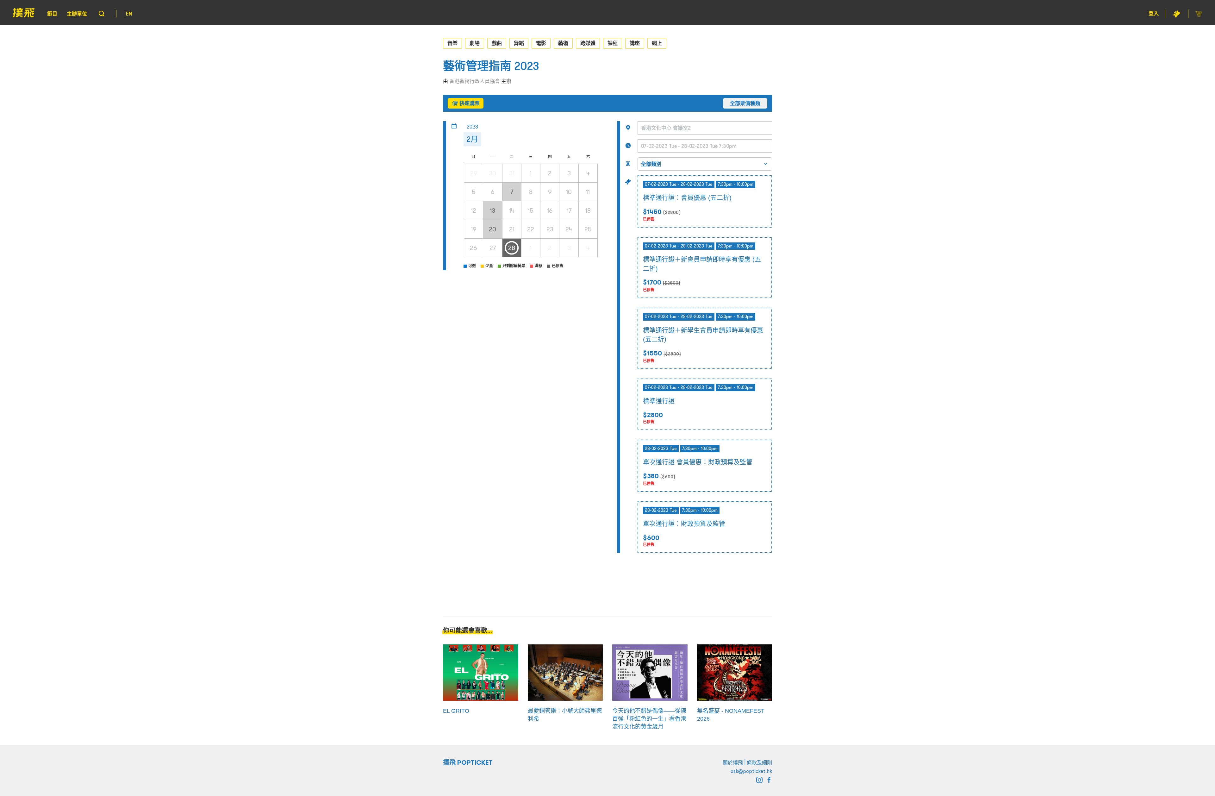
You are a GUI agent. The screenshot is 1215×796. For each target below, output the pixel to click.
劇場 (475, 43)
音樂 (452, 43)
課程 (613, 43)
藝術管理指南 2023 (491, 66)
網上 (657, 43)
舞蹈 (519, 43)
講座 (635, 43)
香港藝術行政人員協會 (474, 81)
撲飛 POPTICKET (468, 762)
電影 (541, 43)
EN (129, 13)
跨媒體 (587, 43)
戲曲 (497, 43)
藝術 (563, 43)
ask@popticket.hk (751, 771)
